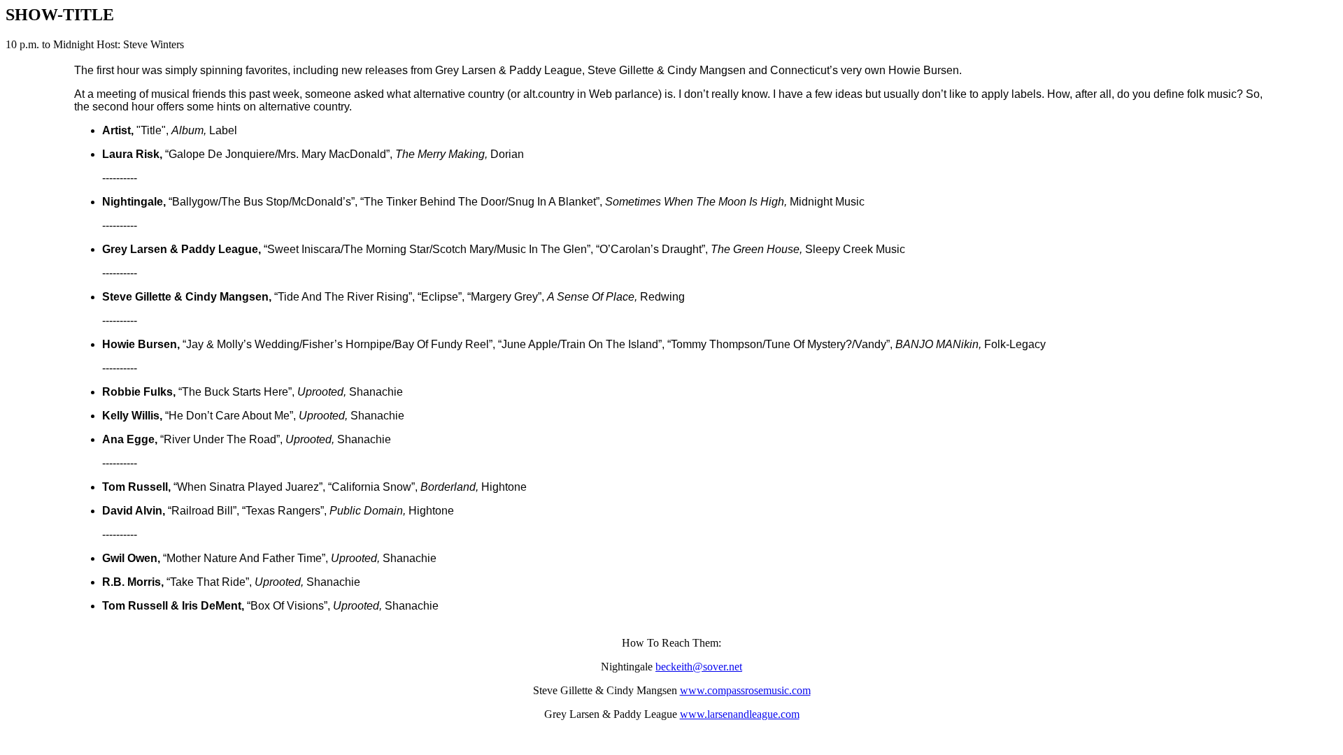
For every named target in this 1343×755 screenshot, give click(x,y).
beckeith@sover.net (698, 667)
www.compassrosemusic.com (745, 690)
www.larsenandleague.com (740, 714)
